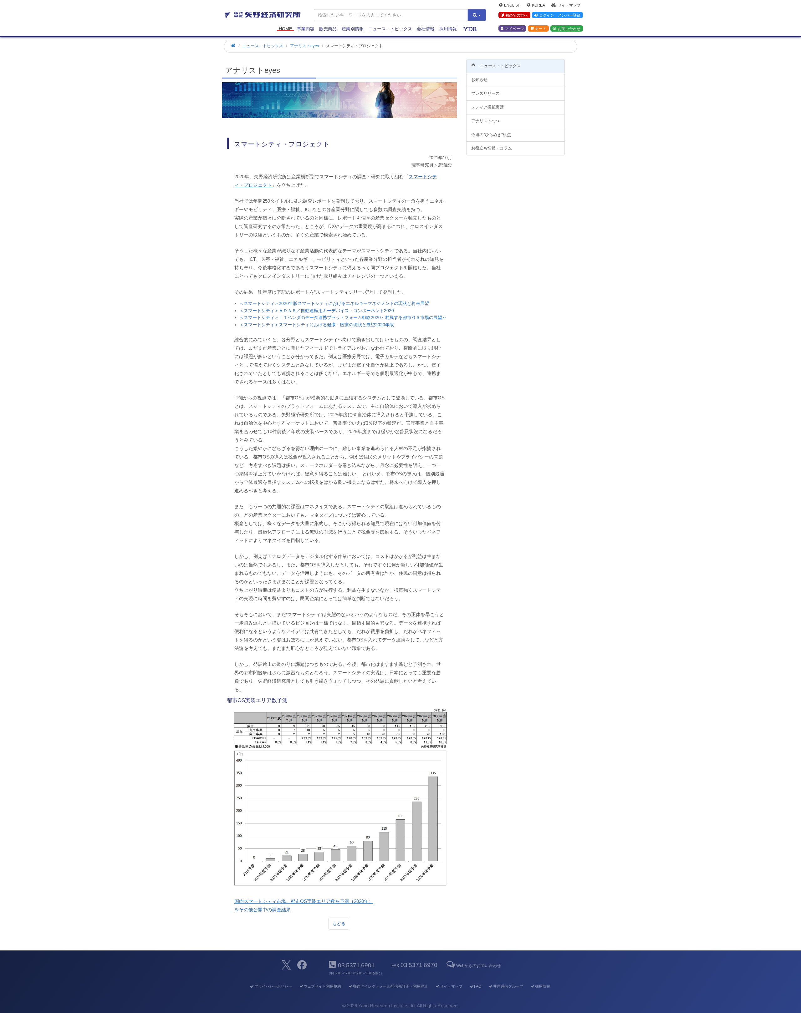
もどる (338, 923)
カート (540, 28)
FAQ (477, 986)
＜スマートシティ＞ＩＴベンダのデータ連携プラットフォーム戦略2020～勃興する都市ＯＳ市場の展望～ (342, 317)
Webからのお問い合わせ (478, 965)
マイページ (514, 28)
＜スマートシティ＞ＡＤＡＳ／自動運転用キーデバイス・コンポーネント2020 (316, 310)
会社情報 (425, 28)
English (512, 5)
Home (285, 28)
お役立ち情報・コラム (491, 148)
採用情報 (448, 28)
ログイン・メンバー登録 (559, 15)
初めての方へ (516, 15)
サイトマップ (569, 5)
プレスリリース (485, 93)
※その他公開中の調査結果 (262, 909)
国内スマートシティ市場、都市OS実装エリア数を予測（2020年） (303, 901)
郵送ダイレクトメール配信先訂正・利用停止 (390, 986)
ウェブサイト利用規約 (322, 986)
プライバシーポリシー (273, 986)
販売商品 (328, 28)
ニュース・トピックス (390, 28)
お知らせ (479, 79)
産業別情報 (353, 28)
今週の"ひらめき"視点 (491, 134)
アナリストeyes (485, 121)
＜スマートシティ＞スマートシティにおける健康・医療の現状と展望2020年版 (316, 324)
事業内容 (305, 28)
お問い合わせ (569, 28)
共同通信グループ (508, 986)
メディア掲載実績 (487, 107)
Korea (538, 5)
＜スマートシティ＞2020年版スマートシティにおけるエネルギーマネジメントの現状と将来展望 (334, 303)
